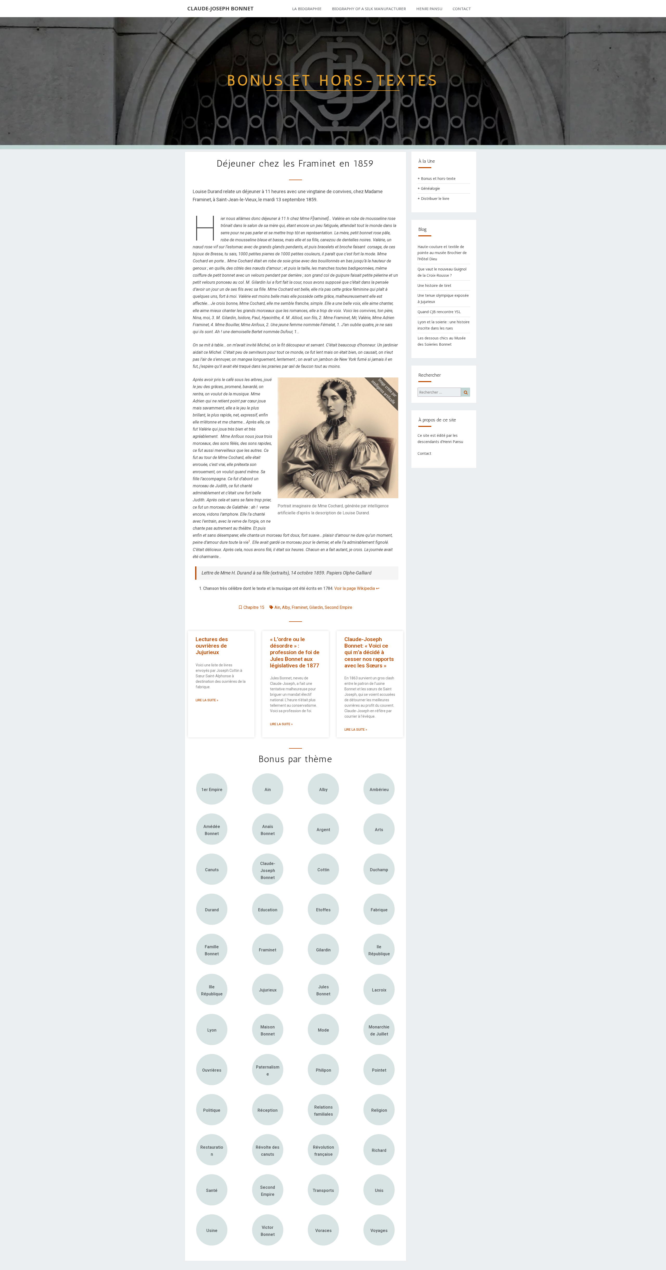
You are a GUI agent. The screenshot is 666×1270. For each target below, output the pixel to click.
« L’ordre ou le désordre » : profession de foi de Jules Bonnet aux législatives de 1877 (294, 652)
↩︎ (377, 588)
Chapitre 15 (254, 607)
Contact (462, 8)
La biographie (307, 8)
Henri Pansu (429, 8)
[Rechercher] (444, 392)
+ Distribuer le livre (433, 198)
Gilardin (316, 607)
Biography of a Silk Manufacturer (369, 8)
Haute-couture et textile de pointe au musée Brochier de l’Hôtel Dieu (442, 253)
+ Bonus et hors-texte (437, 178)
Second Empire (338, 607)
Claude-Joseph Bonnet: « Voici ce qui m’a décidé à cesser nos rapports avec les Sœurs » (369, 652)
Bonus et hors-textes (333, 80)
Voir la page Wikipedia (354, 588)
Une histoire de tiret (434, 285)
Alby (286, 607)
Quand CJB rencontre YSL (439, 311)
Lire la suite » (207, 700)
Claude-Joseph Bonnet (220, 8)
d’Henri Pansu (451, 441)
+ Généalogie (429, 188)
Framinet (300, 607)
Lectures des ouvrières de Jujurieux (212, 645)
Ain (277, 607)
